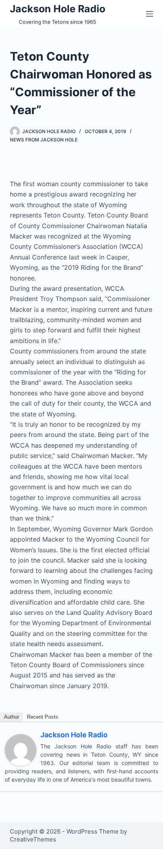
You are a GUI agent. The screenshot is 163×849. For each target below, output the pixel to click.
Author (11, 717)
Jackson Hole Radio (57, 9)
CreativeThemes (33, 839)
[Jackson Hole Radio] (20, 749)
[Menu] (149, 13)
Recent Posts (42, 717)
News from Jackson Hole (44, 140)
